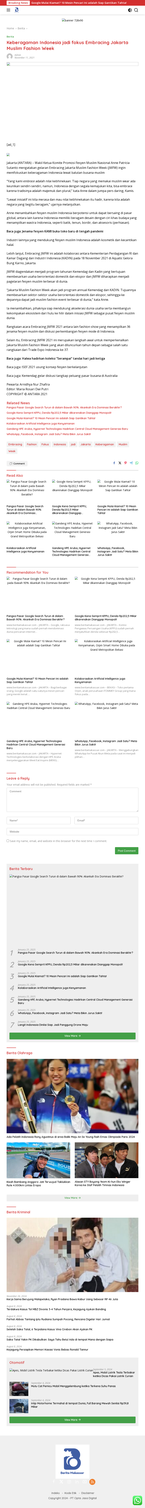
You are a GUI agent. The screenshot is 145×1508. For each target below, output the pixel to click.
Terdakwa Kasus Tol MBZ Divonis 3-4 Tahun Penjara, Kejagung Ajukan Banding (56, 1309)
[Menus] (9, 10)
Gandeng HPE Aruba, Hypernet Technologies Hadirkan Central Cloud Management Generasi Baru (67, 429)
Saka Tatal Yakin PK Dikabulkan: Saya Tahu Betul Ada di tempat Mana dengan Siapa (60, 1339)
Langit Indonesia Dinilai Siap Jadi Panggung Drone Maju (53, 1025)
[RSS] (92, 1482)
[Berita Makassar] (16, 10)
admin (18, 55)
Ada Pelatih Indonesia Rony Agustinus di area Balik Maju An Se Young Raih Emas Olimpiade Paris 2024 (71, 1137)
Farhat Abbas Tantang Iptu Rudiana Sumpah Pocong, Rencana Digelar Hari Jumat (58, 1319)
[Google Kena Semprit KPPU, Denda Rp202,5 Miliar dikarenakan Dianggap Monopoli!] (72, 491)
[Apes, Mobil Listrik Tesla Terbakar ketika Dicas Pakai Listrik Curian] (51, 1370)
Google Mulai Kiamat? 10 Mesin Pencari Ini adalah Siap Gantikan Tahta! (48, 3)
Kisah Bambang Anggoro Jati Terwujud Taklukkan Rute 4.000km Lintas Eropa (38, 1183)
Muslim (123, 444)
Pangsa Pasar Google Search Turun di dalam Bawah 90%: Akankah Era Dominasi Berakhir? (64, 407)
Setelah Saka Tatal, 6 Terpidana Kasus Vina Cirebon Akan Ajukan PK (49, 1329)
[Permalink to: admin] (10, 56)
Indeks (56, 1493)
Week (11, 451)
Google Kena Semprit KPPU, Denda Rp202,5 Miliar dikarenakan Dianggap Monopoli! (59, 412)
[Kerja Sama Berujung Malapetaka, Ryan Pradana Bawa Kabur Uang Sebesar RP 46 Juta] (72, 1255)
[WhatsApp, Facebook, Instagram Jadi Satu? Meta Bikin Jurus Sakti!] (117, 532)
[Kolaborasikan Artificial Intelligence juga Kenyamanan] (27, 532)
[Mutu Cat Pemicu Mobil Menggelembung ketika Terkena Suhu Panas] (18, 1389)
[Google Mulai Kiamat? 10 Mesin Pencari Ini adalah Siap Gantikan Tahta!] (117, 491)
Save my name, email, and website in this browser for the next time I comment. (58, 841)
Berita (10, 36)
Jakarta (85, 444)
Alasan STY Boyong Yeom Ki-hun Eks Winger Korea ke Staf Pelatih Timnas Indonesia (102, 1183)
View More (71, 1036)
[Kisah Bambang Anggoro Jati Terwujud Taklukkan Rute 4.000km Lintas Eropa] (38, 1160)
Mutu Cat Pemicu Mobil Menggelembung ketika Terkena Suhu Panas (73, 1386)
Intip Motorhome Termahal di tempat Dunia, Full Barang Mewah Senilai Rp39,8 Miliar (80, 1405)
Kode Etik (70, 1493)
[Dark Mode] (130, 10)
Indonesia (60, 444)
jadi (73, 444)
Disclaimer (87, 1493)
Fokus (45, 444)
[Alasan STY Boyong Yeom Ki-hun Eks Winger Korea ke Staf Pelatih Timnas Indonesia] (106, 1160)
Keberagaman (105, 444)
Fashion (32, 444)
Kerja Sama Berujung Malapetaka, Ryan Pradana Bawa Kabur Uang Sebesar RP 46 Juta (62, 1299)
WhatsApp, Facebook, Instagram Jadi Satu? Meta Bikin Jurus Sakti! (49, 434)
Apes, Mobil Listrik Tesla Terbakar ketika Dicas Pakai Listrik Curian (114, 1374)
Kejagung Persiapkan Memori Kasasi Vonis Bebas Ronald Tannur (47, 1349)
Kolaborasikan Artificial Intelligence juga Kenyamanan (41, 423)
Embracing (15, 444)
